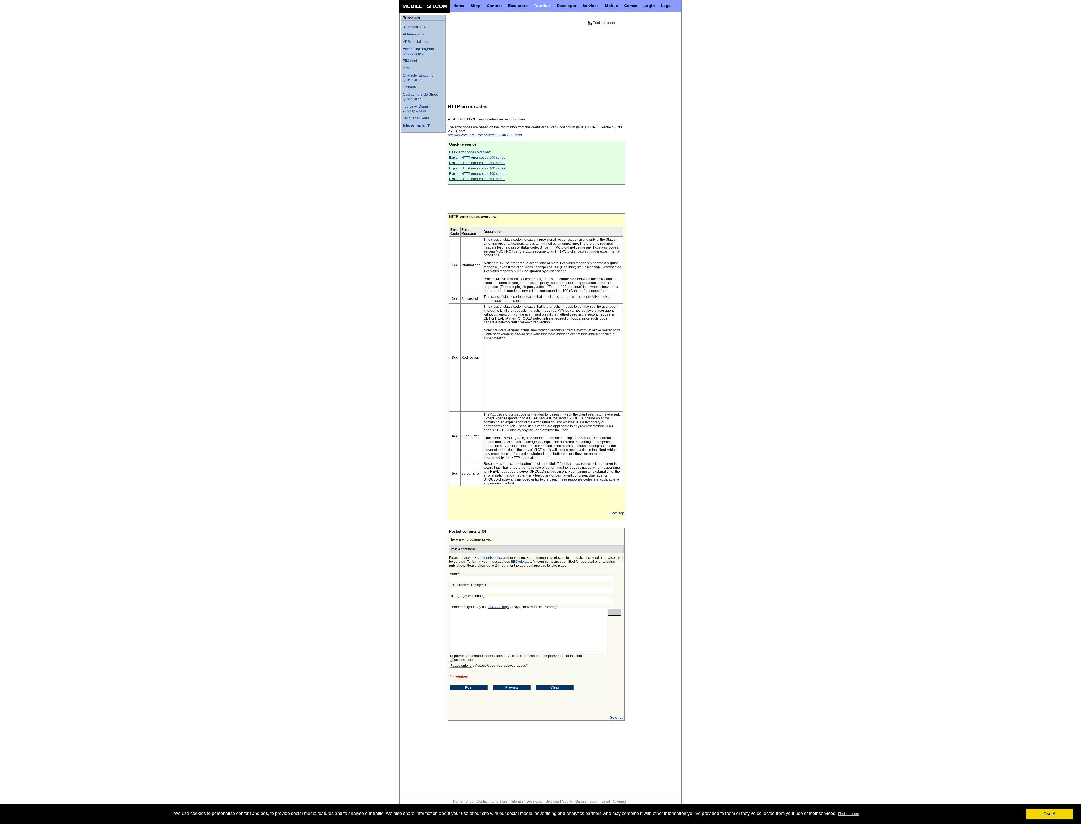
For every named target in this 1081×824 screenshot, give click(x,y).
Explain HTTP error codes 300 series (477, 168)
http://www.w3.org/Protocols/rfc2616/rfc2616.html (485, 135)
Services (552, 801)
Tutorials (516, 801)
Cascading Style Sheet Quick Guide (420, 97)
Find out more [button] (848, 814)
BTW (406, 68)
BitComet (410, 61)
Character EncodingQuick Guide (418, 77)
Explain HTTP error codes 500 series (477, 179)
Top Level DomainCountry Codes (417, 108)
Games (580, 801)
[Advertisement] (495, 58)
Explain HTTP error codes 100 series (477, 158)
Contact (482, 801)
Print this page (604, 23)
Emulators (499, 801)
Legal (605, 801)
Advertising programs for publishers (419, 51)
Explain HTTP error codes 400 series (477, 174)
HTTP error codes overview (470, 152)
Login (593, 801)
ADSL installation (416, 42)
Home (457, 801)
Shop (469, 801)
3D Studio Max (414, 27)
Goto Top (617, 513)
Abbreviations (413, 34)
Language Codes (416, 118)
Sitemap (619, 801)
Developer (534, 801)
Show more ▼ (417, 125)
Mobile (567, 801)
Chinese (409, 87)
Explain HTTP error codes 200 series (477, 163)
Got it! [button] (1049, 814)
